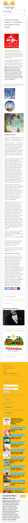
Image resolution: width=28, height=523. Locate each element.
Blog (4, 371)
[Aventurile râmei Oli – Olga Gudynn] (6, 489)
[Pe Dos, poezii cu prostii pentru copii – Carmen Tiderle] (6, 466)
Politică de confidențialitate (10, 373)
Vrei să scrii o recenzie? (8, 368)
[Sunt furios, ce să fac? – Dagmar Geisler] (6, 451)
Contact (5, 370)
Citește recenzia (22, 428)
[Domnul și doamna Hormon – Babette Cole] (6, 474)
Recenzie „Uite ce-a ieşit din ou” (12, 249)
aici (17, 86)
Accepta (23, 496)
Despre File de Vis (7, 366)
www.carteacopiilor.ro (10, 237)
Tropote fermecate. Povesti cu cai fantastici (13, 52)
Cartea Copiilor (11, 50)
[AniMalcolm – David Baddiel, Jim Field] (6, 443)
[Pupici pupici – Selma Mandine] (6, 436)
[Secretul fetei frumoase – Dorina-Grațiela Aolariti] (6, 458)
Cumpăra (13, 428)
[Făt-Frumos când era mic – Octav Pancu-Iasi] (6, 482)
